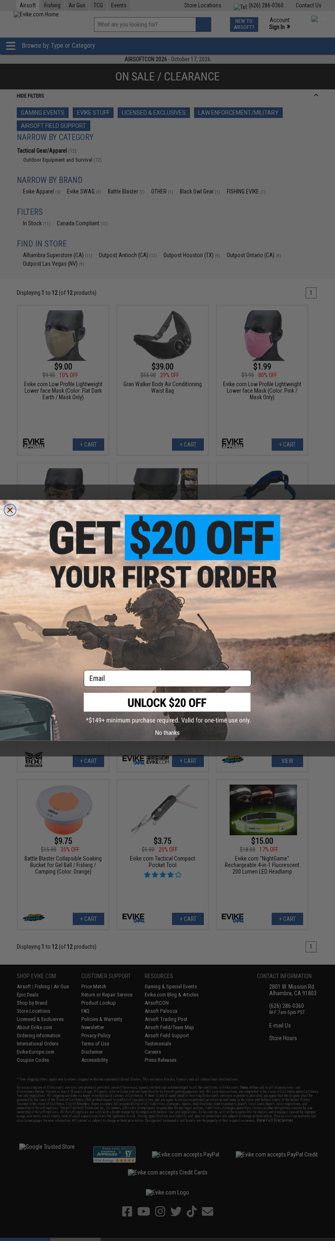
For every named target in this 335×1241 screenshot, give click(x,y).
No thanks (167, 732)
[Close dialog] (10, 510)
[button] (167, 708)
